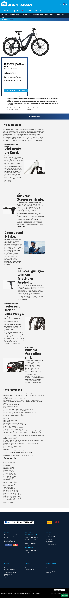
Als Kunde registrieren (51, 544)
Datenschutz (49, 567)
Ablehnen (65, 593)
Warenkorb (48, 538)
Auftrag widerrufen (59, 590)
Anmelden (27, 566)
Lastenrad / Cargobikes (15, 14)
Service (42, 11)
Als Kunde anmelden (50, 536)
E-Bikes (6, 14)
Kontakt (47, 566)
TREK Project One (33, 11)
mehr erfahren (21, 226)
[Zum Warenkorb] (63, 5)
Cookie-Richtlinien (35, 593)
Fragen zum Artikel (34, 116)
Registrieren (28, 567)
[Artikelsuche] (60, 5)
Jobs (48, 11)
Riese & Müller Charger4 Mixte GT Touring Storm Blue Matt (14, 64)
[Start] (2, 19)
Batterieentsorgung (50, 571)
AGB (47, 569)
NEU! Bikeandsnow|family (11, 11)
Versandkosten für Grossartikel (12, 77)
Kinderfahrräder (26, 14)
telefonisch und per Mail (41, 103)
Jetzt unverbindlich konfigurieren (16, 90)
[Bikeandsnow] (4, 3)
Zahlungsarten (49, 539)
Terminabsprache (41, 108)
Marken (2, 17)
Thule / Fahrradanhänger (37, 14)
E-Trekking (11, 19)
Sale (63, 14)
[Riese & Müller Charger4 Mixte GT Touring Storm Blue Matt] (26, 40)
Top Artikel (57, 14)
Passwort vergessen (29, 569)
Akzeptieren (65, 595)
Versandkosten (49, 541)
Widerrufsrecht (49, 543)
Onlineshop (23, 11)
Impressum (48, 572)
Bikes (2, 14)
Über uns (54, 11)
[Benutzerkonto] (66, 4)
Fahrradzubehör (49, 14)
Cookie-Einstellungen (56, 593)
